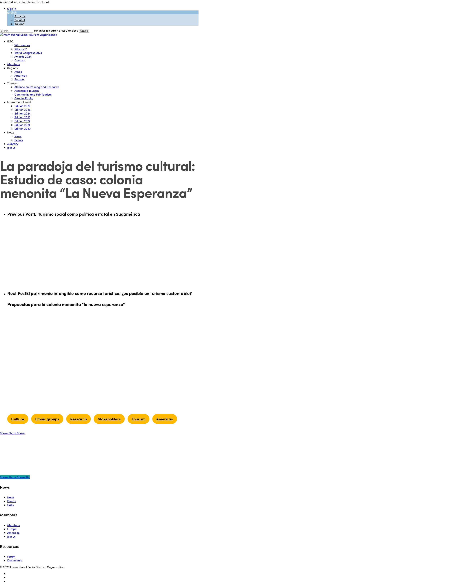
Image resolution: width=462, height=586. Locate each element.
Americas (164, 418)
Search (84, 30)
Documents (14, 560)
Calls (10, 505)
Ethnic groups (47, 418)
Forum (11, 556)
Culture (17, 418)
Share (4, 433)
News (10, 497)
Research (78, 418)
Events (11, 501)
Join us (11, 536)
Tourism (138, 418)
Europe (12, 529)
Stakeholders (109, 418)
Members (13, 525)
